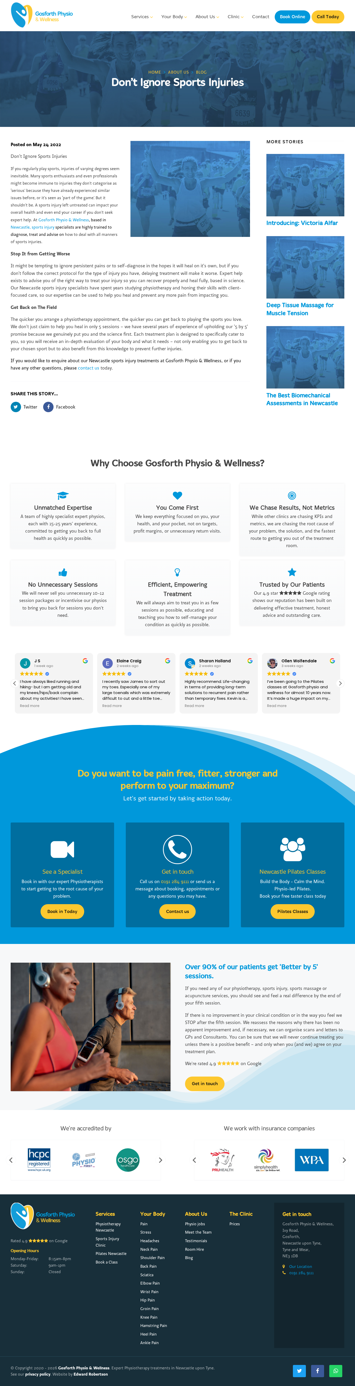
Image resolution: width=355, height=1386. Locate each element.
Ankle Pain (149, 1342)
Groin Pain (149, 1308)
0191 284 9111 (175, 881)
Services (140, 17)
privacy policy (37, 1374)
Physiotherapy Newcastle (108, 1227)
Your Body (172, 17)
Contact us (177, 911)
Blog (189, 1257)
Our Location (300, 1266)
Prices (234, 1224)
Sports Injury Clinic (107, 1242)
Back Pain (148, 1266)
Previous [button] (11, 1160)
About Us (205, 17)
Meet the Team (198, 1232)
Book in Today (62, 911)
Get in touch (178, 872)
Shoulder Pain (152, 1257)
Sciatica (146, 1275)
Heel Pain (148, 1334)
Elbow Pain (150, 1283)
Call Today (328, 17)
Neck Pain (149, 1249)
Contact (260, 17)
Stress (145, 1232)
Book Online (292, 17)
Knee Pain (148, 1317)
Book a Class (107, 1262)
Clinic (234, 17)
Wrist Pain (149, 1292)
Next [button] (160, 1160)
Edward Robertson (91, 1374)
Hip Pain (147, 1300)
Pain (144, 1224)
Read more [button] (30, 706)
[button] (340, 683)
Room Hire (194, 1249)
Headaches (149, 1241)
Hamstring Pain (153, 1325)
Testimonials (196, 1241)
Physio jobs (195, 1224)
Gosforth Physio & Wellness (83, 1367)
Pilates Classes (292, 911)
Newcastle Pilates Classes (292, 872)
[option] (41, 1160)
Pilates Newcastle (111, 1253)
